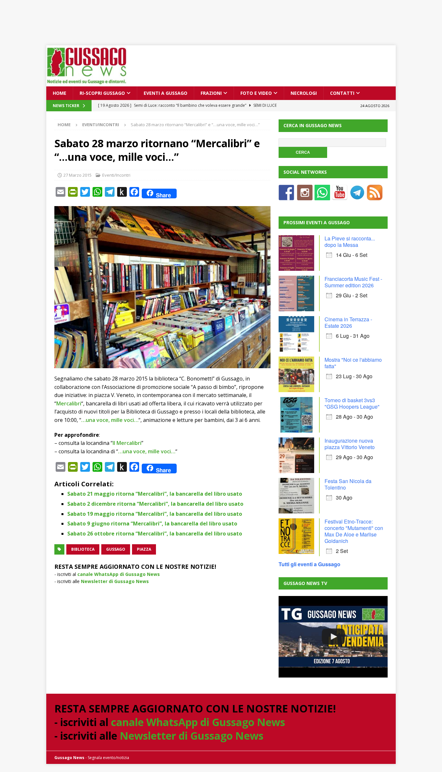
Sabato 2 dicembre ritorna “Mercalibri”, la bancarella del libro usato (155, 503)
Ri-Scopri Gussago (102, 93)
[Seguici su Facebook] (286, 196)
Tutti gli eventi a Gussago (309, 564)
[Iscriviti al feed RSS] (374, 196)
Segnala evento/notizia (108, 757)
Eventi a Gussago (165, 93)
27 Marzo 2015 (77, 175)
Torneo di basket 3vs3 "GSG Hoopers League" (352, 403)
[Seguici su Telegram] (357, 196)
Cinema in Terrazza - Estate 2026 (348, 322)
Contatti (342, 93)
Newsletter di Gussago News (115, 581)
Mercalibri (68, 403)
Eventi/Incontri (116, 175)
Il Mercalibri (127, 443)
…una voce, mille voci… (109, 420)
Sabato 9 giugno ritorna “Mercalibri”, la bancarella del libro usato (152, 523)
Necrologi (304, 93)
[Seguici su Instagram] (305, 196)
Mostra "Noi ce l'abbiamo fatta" (353, 363)
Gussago (115, 549)
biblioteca (82, 549)
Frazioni (211, 93)
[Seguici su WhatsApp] (322, 196)
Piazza (144, 549)
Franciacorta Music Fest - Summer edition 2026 (353, 282)
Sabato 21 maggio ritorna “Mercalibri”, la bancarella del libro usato (154, 493)
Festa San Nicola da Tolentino (348, 484)
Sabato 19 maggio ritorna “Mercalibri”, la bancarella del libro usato (154, 513)
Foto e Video (256, 93)
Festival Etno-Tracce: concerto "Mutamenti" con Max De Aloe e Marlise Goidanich (354, 531)
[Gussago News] (86, 83)
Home (59, 93)
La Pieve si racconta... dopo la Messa (350, 241)
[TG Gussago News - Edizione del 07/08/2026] (333, 637)
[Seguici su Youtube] (340, 196)
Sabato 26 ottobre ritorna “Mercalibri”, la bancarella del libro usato (154, 533)
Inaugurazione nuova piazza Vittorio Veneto (350, 444)
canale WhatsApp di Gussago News (118, 574)
